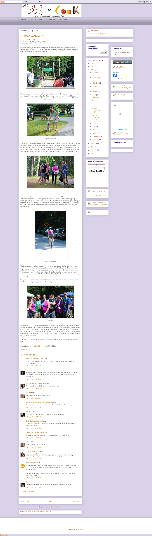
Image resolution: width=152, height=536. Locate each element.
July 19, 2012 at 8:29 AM (34, 389)
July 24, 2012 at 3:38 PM (34, 478)
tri (26, 349)
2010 (93, 147)
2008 (93, 153)
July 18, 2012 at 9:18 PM (34, 379)
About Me (51, 19)
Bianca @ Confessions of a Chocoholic (39, 402)
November (97, 78)
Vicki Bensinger (31, 463)
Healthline (97, 195)
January (96, 139)
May (94, 127)
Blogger (79, 530)
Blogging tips (4, 535)
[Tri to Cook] (115, 77)
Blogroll (63, 19)
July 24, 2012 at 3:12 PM (34, 458)
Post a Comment (28, 491)
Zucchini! (95, 98)
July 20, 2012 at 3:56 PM (34, 438)
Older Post (77, 501)
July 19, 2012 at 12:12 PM (34, 428)
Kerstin (28, 482)
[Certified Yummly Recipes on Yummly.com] (97, 204)
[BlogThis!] (48, 346)
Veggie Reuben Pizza (96, 117)
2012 (93, 70)
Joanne (28, 370)
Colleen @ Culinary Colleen (35, 432)
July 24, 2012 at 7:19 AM (34, 447)
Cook (40, 19)
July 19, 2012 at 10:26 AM (34, 407)
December (97, 72)
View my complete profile (97, 34)
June (95, 123)
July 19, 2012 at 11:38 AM (34, 417)
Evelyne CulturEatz (32, 451)
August (95, 91)
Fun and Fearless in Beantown (36, 383)
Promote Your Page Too (120, 79)
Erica (27, 442)
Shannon (123, 127)
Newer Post (24, 501)
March (95, 133)
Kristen (28, 393)
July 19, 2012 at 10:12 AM (34, 398)
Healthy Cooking (123, 129)
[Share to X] (50, 346)
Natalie (28, 411)
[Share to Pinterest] (55, 346)
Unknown (30, 346)
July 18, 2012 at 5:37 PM (34, 366)
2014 (93, 63)
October (96, 83)
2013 (93, 66)
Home (23, 19)
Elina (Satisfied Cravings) (34, 421)
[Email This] (46, 346)
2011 (93, 144)
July (94, 95)
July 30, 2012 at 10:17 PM (34, 487)
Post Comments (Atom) (55, 507)
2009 (93, 150)
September (97, 86)
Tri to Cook (116, 72)
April (95, 130)
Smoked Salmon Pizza (96, 103)
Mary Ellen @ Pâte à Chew (34, 358)
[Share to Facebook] (53, 346)
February (96, 136)
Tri (32, 19)
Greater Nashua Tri (96, 110)
